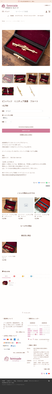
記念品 (12, 15)
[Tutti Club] (46, 11)
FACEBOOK (42, 182)
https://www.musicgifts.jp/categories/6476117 (14, 175)
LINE (49, 182)
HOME (3, 381)
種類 (3, 111)
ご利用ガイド (47, 5)
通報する (47, 185)
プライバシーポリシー (34, 381)
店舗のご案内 (47, 369)
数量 (3, 122)
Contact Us (20, 381)
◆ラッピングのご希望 (7, 115)
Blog (15, 381)
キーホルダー (41, 15)
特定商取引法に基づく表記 (8, 382)
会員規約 (26, 381)
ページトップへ (26, 313)
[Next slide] (50, 230)
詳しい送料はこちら (20, 332)
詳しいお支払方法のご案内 (19, 352)
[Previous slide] (2, 230)
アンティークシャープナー (30, 15)
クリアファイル (19, 15)
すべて (6, 276)
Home (3, 21)
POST (36, 182)
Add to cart (26, 130)
